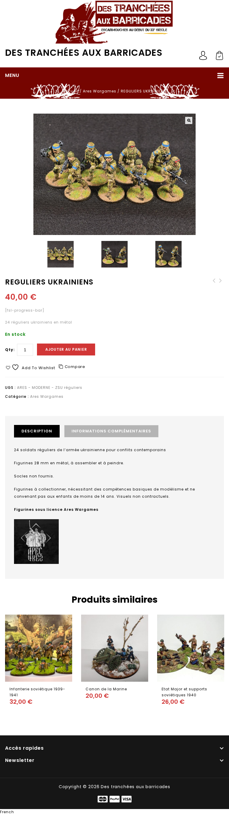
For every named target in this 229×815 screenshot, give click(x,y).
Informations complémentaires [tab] (111, 431)
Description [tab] (36, 431)
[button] (188, 120)
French (7, 811)
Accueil (70, 91)
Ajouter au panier (66, 349)
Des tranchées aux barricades (84, 52)
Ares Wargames (99, 91)
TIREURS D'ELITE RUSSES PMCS (220, 287)
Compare (75, 366)
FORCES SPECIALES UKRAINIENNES (214, 287)
